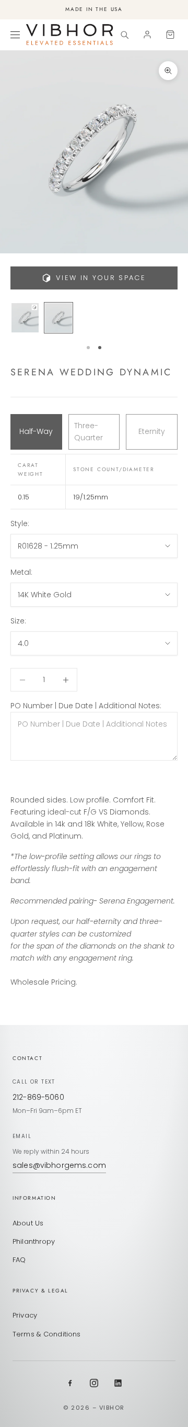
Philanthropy (34, 1241)
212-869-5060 (38, 1097)
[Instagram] (94, 1383)
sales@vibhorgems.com (59, 1165)
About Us (28, 1223)
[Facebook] (70, 1383)
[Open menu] (16, 34)
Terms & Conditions (46, 1334)
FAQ (19, 1260)
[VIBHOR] (69, 34)
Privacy (25, 1315)
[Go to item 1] (25, 317)
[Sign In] (147, 34)
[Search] (124, 34)
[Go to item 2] (58, 317)
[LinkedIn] (118, 1383)
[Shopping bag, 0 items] (170, 34)
